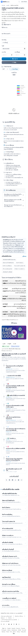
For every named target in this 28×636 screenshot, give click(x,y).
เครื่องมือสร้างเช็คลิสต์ (7, 272)
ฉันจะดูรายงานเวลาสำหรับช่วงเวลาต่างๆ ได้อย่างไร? (13, 205)
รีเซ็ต (15, 62)
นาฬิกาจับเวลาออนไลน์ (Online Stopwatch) (13, 417)
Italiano (9, 630)
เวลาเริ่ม (4, 52)
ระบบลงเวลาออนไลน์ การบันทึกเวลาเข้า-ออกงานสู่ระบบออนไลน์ (15, 386)
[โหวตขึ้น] (4, 363)
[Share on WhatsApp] (15, 480)
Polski (7, 631)
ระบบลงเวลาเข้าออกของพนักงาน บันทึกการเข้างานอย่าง (15, 406)
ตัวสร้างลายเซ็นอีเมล (7, 265)
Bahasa (3, 631)
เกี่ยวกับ (10, 618)
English (9, 628)
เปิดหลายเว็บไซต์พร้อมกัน (8, 262)
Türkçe (18, 631)
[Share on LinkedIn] (12, 480)
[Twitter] (11, 624)
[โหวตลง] (4, 366)
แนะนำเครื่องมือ (5, 621)
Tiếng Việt (23, 631)
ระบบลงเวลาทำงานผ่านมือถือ (14, 375)
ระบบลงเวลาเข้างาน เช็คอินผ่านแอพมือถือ (15, 448)
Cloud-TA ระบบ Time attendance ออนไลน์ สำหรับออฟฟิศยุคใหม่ (14, 459)
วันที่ (3, 46)
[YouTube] (8, 624)
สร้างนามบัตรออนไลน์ (7, 268)
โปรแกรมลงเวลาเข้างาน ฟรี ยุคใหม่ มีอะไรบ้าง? (14, 366)
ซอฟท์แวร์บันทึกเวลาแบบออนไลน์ (17, 395)
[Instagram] (3, 624)
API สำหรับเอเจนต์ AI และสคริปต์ (9, 619)
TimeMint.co (12, 438)
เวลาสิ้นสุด (17, 52)
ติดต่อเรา (3, 618)
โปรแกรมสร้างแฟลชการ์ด (19, 265)
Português (4, 630)
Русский (24, 630)
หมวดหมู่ (4, 39)
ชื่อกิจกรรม (4, 27)
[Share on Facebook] (9, 480)
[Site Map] (1, 624)
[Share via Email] (21, 480)
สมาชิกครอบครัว (6, 33)
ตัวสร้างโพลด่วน (19, 262)
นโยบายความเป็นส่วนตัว (6, 616)
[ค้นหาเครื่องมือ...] (19, 2)
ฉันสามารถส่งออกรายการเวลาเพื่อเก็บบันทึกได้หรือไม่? (12, 200)
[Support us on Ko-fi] (18, 624)
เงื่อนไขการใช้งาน (19, 616)
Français (23, 628)
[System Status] (6, 624)
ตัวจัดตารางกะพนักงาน (19, 268)
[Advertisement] (14, 222)
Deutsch (18, 628)
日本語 (19, 630)
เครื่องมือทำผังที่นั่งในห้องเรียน (9, 259)
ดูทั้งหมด (24, 256)
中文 (11, 631)
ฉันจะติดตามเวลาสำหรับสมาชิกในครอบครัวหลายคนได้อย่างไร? (12, 195)
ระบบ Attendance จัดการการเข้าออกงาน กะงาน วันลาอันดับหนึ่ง (15, 429)
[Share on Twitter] (6, 480)
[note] (13, 624)
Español (13, 628)
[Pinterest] (16, 624)
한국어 (14, 631)
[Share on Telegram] (18, 480)
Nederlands (14, 630)
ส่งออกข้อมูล (15, 69)
